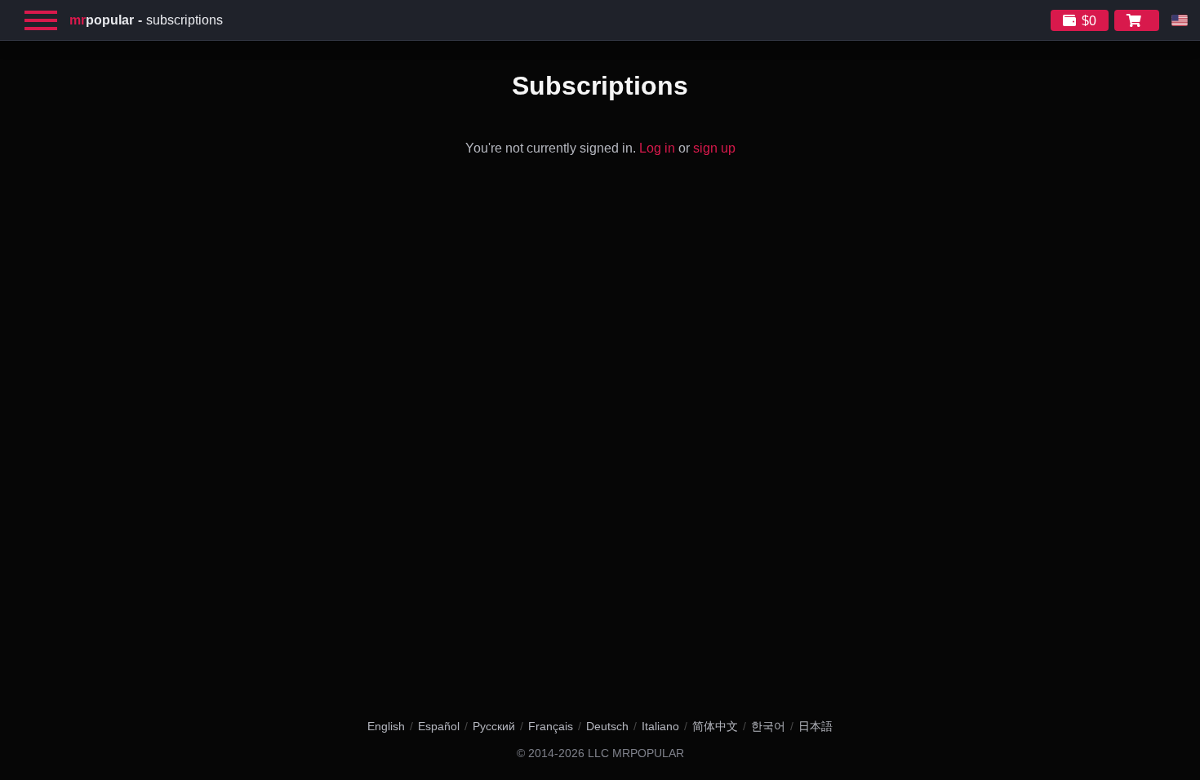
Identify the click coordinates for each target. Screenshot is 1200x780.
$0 (1089, 21)
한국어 (768, 726)
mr (101, 20)
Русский (494, 726)
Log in (657, 148)
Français (550, 726)
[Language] (1179, 20)
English (386, 726)
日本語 (815, 726)
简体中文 (715, 726)
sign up (714, 148)
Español (439, 726)
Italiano (660, 726)
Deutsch (607, 726)
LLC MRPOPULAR (636, 753)
